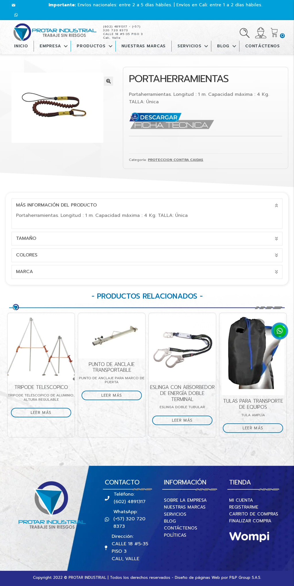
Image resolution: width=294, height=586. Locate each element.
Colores (26, 255)
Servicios (189, 46)
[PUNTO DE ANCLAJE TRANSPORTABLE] (111, 336)
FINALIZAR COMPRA (250, 521)
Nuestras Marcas (143, 46)
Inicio (21, 46)
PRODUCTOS (91, 46)
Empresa (50, 46)
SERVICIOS (175, 514)
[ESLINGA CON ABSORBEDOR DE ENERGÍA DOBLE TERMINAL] (182, 347)
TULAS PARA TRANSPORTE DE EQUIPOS (253, 404)
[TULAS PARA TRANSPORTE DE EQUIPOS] (253, 354)
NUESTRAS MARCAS (185, 507)
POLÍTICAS (175, 535)
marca (24, 271)
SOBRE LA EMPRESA (185, 500)
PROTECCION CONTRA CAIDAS (175, 159)
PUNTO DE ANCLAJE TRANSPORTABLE (112, 367)
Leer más (41, 412)
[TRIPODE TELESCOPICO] (41, 347)
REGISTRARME (243, 507)
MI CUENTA (241, 500)
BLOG (223, 46)
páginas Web (207, 577)
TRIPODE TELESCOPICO (41, 387)
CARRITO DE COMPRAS (253, 514)
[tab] (147, 205)
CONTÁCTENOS (262, 46)
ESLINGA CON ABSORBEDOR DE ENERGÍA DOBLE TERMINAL (182, 393)
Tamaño (26, 238)
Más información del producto (56, 205)
